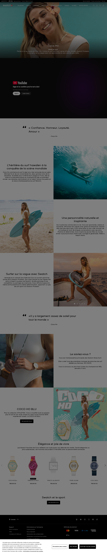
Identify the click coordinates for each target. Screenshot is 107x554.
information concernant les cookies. (33, 551)
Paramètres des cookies (60, 546)
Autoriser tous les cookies (87, 546)
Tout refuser (73, 546)
